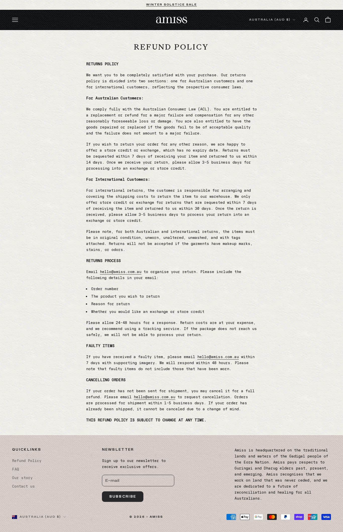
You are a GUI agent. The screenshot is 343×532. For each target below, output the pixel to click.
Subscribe (122, 496)
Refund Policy (26, 460)
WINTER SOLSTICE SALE (171, 5)
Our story (22, 478)
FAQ (15, 469)
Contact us (23, 486)
